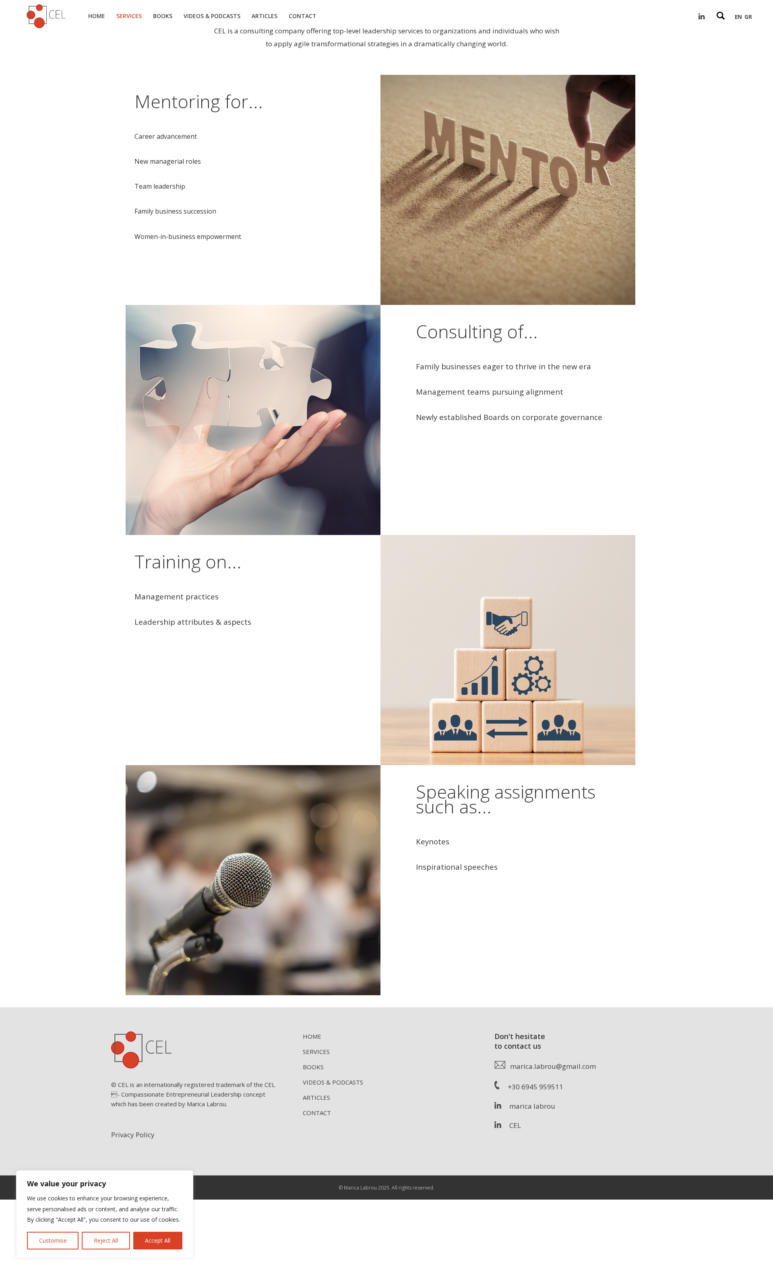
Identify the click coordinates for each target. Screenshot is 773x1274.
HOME (312, 1036)
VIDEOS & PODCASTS (333, 1082)
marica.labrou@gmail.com (550, 1066)
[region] (104, 1214)
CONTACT (317, 1113)
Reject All (106, 1240)
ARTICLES (316, 1097)
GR (748, 17)
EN (738, 17)
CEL (511, 1125)
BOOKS (313, 1067)
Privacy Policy (133, 1134)
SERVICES (316, 1052)
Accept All (157, 1240)
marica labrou (528, 1106)
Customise (53, 1240)
